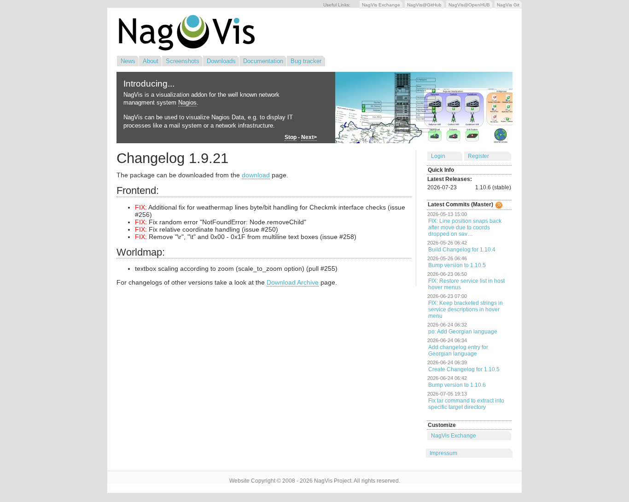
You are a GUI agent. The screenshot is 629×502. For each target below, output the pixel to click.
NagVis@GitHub (424, 4)
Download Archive (293, 282)
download (256, 175)
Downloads (221, 61)
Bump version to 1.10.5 (457, 265)
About (150, 61)
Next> (309, 137)
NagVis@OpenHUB (469, 4)
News (128, 61)
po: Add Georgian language (462, 331)
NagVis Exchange (381, 4)
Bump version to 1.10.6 (457, 385)
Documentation (263, 61)
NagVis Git (508, 4)
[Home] (185, 49)
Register (478, 156)
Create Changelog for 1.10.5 (464, 369)
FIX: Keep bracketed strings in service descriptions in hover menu (465, 309)
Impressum (443, 453)
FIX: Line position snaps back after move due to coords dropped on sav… (464, 227)
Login (438, 156)
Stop (291, 137)
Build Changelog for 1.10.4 (461, 249)
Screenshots (182, 61)
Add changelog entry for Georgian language (458, 350)
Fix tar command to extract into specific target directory (466, 403)
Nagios (187, 102)
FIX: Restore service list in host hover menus (466, 284)
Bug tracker (306, 61)
